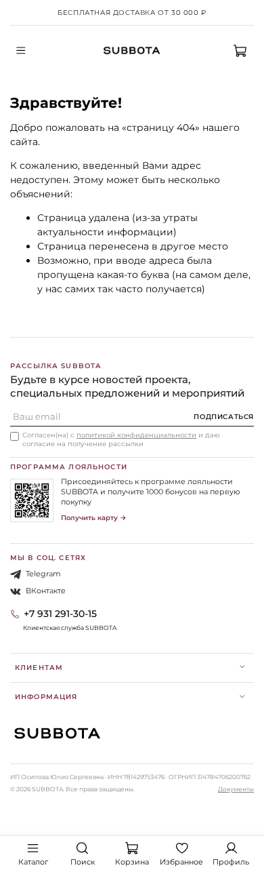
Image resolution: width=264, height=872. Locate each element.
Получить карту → (94, 517)
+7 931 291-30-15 (60, 614)
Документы (236, 789)
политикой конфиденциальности (136, 435)
